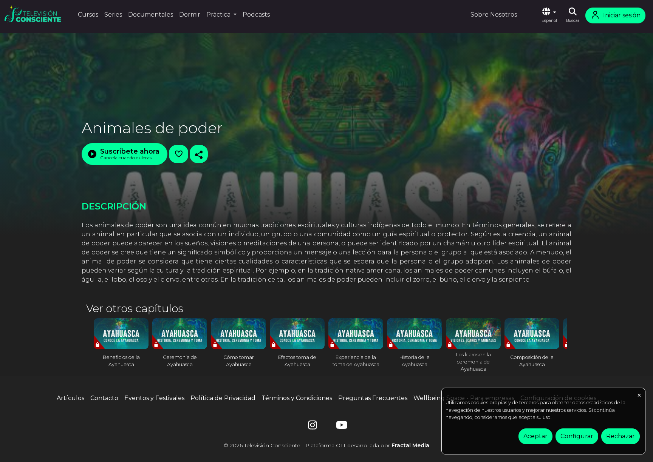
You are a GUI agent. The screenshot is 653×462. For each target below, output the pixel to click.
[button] (549, 15)
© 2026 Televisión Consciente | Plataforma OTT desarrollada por (326, 445)
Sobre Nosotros (493, 14)
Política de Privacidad (222, 398)
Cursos (88, 14)
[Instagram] (312, 426)
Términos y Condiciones (297, 398)
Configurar (576, 436)
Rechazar (620, 436)
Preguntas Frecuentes (372, 398)
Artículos (70, 398)
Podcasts (256, 14)
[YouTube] (340, 426)
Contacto (104, 398)
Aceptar (535, 436)
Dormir (189, 14)
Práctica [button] (219, 14)
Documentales (150, 14)
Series (113, 14)
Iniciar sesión (622, 15)
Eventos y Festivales (154, 398)
